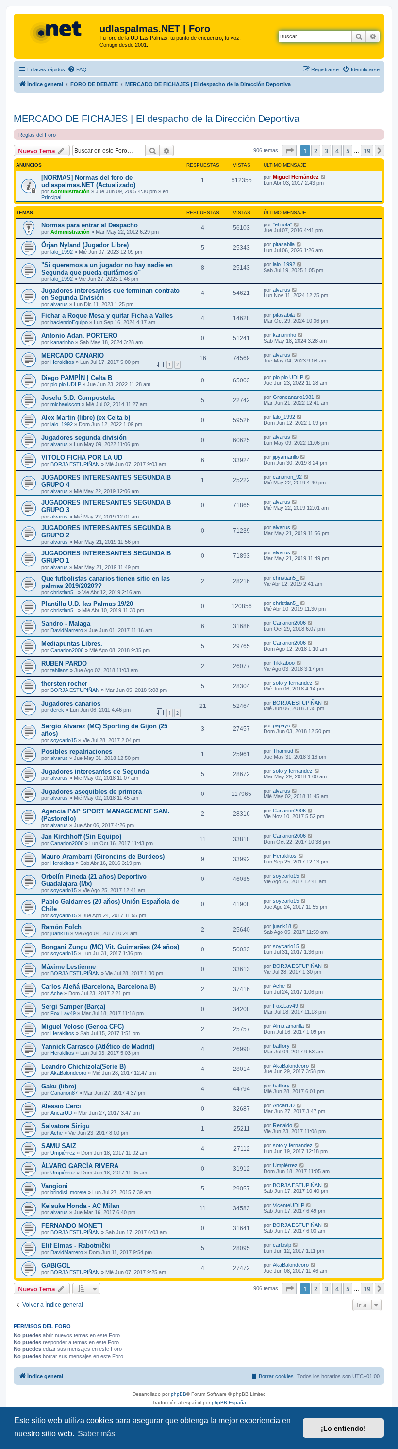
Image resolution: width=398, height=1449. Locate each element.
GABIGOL (55, 1265)
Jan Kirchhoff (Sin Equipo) (81, 836)
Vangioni (54, 1186)
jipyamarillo (285, 457)
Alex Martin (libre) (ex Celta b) (85, 417)
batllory (281, 1046)
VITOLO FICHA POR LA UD (81, 457)
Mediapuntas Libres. (71, 643)
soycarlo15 (63, 740)
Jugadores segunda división (84, 437)
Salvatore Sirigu (65, 1126)
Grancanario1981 (293, 397)
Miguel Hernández (296, 177)
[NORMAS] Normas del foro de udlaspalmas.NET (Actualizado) (88, 181)
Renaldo (282, 1125)
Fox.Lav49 (63, 1013)
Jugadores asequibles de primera (91, 791)
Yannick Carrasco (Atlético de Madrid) (97, 1046)
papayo (281, 725)
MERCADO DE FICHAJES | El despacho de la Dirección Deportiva (156, 118)
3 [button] (326, 150)
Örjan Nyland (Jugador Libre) (85, 245)
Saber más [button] (96, 1434)
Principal (51, 197)
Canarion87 (64, 1093)
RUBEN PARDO (64, 663)
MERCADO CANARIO (72, 355)
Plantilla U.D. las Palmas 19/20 (87, 603)
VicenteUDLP (288, 1205)
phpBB (178, 1394)
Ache (56, 993)
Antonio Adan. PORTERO (79, 335)
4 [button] (337, 150)
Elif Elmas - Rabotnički (75, 1245)
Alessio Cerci (61, 1106)
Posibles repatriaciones (76, 751)
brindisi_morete (68, 1192)
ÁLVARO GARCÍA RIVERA (79, 1166)
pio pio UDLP (65, 384)
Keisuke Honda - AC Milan (80, 1205)
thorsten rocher (64, 683)
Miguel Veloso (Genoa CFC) (82, 1026)
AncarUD (61, 1113)
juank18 (59, 933)
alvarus (59, 304)
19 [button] (367, 150)
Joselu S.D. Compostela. (78, 397)
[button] (289, 150)
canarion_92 (287, 477)
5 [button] (347, 150)
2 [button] (315, 150)
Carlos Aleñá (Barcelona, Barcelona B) (98, 986)
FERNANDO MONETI (72, 1225)
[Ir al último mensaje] (323, 177)
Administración (70, 191)
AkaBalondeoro (68, 1073)
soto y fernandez (293, 683)
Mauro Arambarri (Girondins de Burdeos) (103, 856)
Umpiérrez (62, 1153)
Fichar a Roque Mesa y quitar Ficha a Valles (107, 315)
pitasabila (284, 244)
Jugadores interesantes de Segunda (95, 771)
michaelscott (65, 404)
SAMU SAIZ (58, 1146)
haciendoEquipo (69, 322)
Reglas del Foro (37, 135)
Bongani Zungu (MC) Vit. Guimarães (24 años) (110, 946)
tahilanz (59, 670)
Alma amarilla (288, 1026)
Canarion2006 (289, 623)
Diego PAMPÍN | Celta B (76, 377)
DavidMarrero (66, 630)
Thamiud (283, 751)
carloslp (282, 1245)
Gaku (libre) (58, 1086)
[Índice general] (58, 31)
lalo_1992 (61, 252)
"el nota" (282, 224)
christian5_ (63, 592)
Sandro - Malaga (65, 623)
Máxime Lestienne (68, 966)
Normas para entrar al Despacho (89, 225)
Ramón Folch (61, 927)
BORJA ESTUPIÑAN (75, 464)
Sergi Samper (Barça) (73, 1006)
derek (57, 710)
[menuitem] (77, 69)
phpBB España (229, 1402)
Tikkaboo (284, 663)
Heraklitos (62, 362)
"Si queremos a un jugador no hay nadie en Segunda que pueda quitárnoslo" (107, 268)
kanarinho (62, 342)
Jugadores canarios (70, 703)
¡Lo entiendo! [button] (343, 1428)
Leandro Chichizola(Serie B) (83, 1066)
